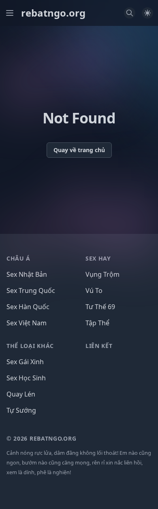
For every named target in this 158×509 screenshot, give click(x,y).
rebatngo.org (53, 12)
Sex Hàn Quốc (27, 306)
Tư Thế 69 (100, 306)
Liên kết (99, 346)
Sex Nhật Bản (26, 274)
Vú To (93, 290)
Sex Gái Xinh (25, 361)
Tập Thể (97, 322)
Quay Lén (20, 394)
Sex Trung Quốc (30, 290)
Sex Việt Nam (26, 322)
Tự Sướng (21, 410)
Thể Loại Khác (30, 346)
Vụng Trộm (102, 274)
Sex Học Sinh (26, 377)
